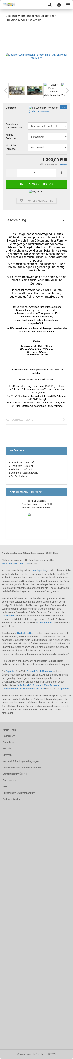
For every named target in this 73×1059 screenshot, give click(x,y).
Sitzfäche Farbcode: (11, 147)
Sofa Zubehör (24, 685)
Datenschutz (9, 780)
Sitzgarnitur (63, 688)
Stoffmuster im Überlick (15, 773)
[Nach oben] (62, 1053)
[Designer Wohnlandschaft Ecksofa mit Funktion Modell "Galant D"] (36, 53)
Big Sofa (9, 671)
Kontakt (7, 748)
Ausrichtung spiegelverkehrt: (14, 126)
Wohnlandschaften (12, 688)
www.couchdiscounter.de (15, 563)
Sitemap (7, 754)
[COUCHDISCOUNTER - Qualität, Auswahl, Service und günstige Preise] (7, 4)
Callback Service (11, 799)
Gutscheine (9, 742)
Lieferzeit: (11, 107)
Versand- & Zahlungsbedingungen (21, 761)
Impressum (9, 735)
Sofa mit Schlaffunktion (39, 671)
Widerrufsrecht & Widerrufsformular (22, 767)
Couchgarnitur (39, 570)
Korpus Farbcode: (11, 136)
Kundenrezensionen (20, 419)
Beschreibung (16, 220)
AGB (5, 786)
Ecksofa (54, 685)
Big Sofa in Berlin (26, 633)
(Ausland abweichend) (39, 111)
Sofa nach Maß (41, 685)
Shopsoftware (24, 1054)
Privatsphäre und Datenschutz (19, 792)
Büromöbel (29, 688)
